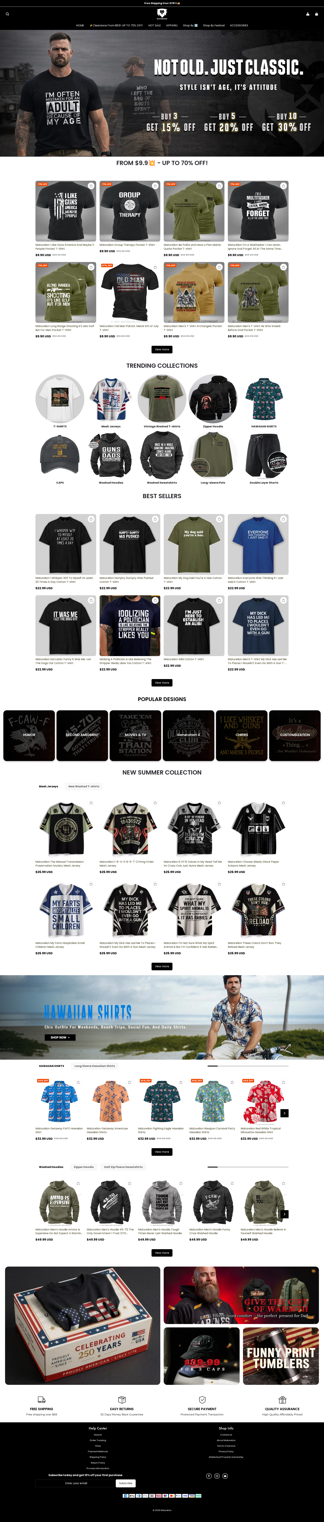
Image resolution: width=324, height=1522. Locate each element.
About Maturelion (226, 1440)
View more (162, 349)
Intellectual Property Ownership (226, 1457)
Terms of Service (226, 1446)
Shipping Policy (98, 1457)
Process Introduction (98, 1468)
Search (98, 1434)
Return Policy (98, 1462)
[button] (7, 14)
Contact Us (226, 1434)
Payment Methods (98, 1451)
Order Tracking (98, 1440)
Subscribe (125, 1483)
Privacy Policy (226, 1451)
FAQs (98, 1446)
